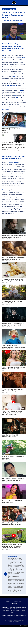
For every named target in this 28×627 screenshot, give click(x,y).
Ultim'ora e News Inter (9, 9)
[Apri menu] (25, 2)
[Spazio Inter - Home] (14, 2)
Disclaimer (14, 603)
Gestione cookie (23, 625)
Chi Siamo (8, 601)
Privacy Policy (17, 601)
